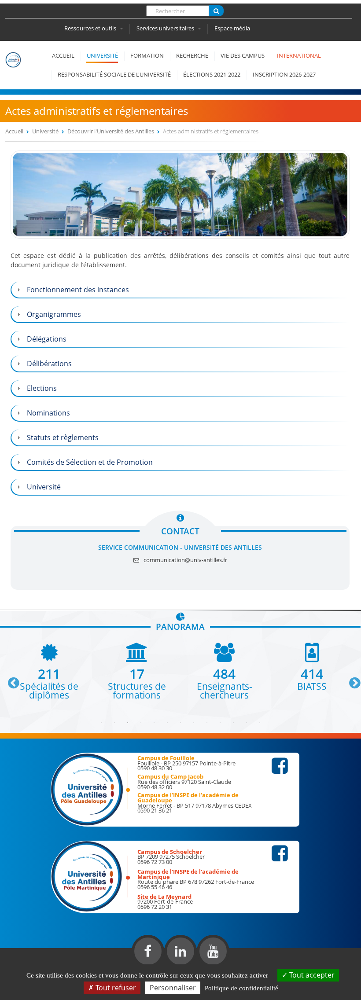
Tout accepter (311, 975)
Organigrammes (54, 314)
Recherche (192, 55)
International (299, 55)
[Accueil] (18, 70)
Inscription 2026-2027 (284, 74)
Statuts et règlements (63, 437)
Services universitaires (165, 28)
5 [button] (154, 722)
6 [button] (167, 722)
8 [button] (193, 722)
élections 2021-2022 (211, 74)
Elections (42, 388)
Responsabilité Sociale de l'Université (114, 74)
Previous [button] (9, 679)
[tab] (180, 289)
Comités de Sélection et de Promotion (90, 462)
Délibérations (49, 363)
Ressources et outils (91, 28)
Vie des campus (243, 55)
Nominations (48, 413)
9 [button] (207, 722)
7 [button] (180, 722)
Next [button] (350, 679)
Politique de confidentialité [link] (241, 988)
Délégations (46, 339)
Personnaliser (173, 988)
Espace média (232, 28)
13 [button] (259, 722)
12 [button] (246, 722)
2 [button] (114, 722)
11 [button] (233, 722)
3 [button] (127, 722)
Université (102, 55)
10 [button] (220, 722)
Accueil (63, 55)
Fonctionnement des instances (78, 289)
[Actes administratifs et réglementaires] (180, 236)
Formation (147, 55)
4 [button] (140, 722)
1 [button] (101, 722)
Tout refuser (115, 988)
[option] (49, 671)
